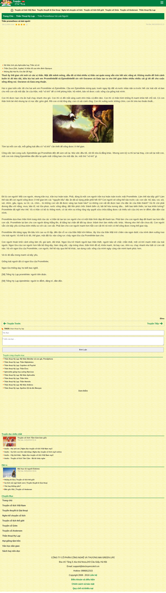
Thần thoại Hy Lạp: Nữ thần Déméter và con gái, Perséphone (28, 359)
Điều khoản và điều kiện (83, 579)
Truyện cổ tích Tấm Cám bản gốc (32, 438)
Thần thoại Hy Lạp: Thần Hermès (17, 382)
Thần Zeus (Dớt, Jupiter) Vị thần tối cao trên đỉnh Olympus (28, 68)
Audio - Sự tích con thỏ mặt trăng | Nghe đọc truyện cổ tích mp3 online (33, 452)
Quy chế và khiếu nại (83, 588)
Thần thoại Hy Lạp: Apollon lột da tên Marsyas (23, 388)
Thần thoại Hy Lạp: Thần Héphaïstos (18, 362)
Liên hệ (93, 575)
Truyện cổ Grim (112, 10)
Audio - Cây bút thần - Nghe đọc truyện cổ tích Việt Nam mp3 (28, 455)
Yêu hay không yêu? (12, 486)
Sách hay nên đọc (11, 551)
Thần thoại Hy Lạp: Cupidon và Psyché (20, 365)
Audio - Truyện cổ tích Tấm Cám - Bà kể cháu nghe (24, 458)
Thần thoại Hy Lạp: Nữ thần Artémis (18, 385)
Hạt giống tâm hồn (11, 541)
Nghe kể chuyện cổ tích (72, 10)
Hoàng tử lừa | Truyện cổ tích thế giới (19, 480)
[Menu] (162, 2)
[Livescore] (12, 9)
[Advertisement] (83, 44)
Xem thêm (83, 391)
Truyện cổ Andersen (129, 10)
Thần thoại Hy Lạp (147, 10)
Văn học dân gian (11, 546)
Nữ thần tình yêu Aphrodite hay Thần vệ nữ (21, 65)
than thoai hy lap (17, 329)
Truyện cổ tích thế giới (94, 10)
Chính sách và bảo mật (83, 584)
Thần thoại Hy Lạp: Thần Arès (16, 378)
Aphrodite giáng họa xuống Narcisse (19, 372)
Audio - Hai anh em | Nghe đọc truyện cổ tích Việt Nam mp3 (28, 449)
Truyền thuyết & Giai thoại (48, 10)
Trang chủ (7, 500)
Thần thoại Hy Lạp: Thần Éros (16, 369)
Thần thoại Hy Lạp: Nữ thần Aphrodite (19, 375)
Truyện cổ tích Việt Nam (25, 10)
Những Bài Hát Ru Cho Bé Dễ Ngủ (18, 72)
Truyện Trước (14, 324)
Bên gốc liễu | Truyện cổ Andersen (18, 489)
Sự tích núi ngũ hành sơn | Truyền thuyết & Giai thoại (25, 483)
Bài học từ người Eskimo (29, 469)
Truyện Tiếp (153, 324)
